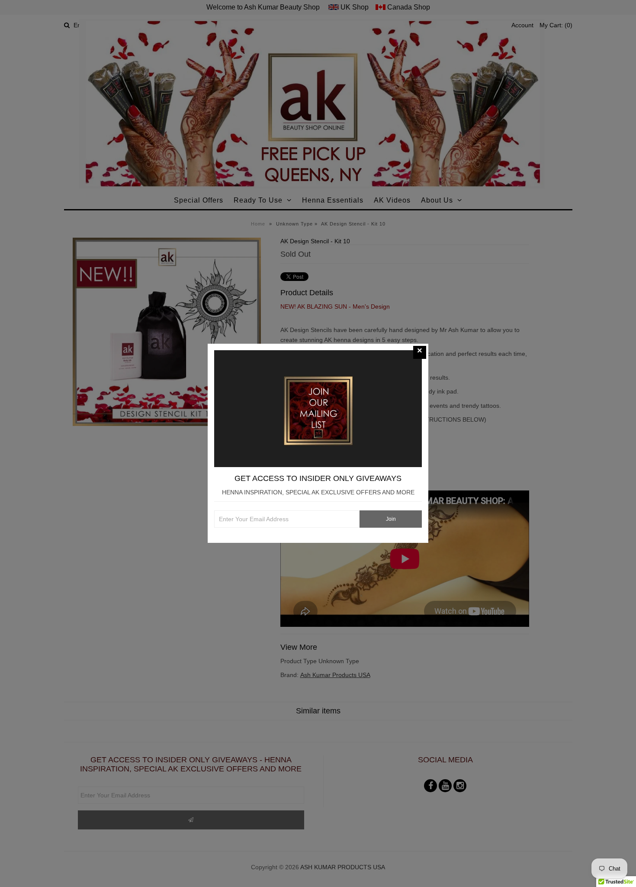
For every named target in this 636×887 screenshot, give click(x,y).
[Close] (419, 352)
